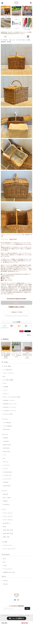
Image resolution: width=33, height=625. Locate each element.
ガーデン (5, 383)
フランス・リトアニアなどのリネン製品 (11, 397)
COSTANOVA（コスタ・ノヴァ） (10, 403)
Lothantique (6, 441)
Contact (5, 565)
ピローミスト (6, 461)
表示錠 (4, 526)
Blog (4, 562)
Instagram (5, 584)
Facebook (5, 580)
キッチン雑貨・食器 (7, 369)
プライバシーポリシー (8, 569)
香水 (4, 458)
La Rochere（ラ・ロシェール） (9, 407)
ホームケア (4, 490)
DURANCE (5, 437)
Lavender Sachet (6, 485)
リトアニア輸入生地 (7, 426)
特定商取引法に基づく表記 (9, 572)
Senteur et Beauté (7, 444)
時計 (4, 376)
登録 (27, 608)
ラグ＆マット (6, 393)
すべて (4, 325)
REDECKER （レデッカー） (9, 400)
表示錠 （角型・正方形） (8, 530)
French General (6, 429)
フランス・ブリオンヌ (7, 516)
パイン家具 (4, 542)
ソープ (4, 455)
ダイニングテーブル (7, 545)
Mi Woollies (5, 494)
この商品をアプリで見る (16, 312)
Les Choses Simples (7, 472)
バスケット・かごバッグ (8, 373)
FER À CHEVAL (6, 448)
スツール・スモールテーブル (9, 548)
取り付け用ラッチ (7, 523)
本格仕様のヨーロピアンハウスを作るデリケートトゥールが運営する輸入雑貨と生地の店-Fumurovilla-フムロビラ (16, 33)
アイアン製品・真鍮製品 (8, 379)
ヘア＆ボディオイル (7, 475)
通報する (29, 334)
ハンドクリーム (6, 465)
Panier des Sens (6, 451)
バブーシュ (5, 390)
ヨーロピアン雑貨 (6, 366)
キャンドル (5, 468)
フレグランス (5, 434)
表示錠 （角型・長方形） (8, 533)
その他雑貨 (5, 386)
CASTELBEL (5, 482)
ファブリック (5, 419)
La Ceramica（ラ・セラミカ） (9, 410)
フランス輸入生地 (7, 422)
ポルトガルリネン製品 (7, 414)
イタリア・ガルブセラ (7, 519)
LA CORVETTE (6, 504)
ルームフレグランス (7, 478)
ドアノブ (4, 509)
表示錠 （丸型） (6, 536)
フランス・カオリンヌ (7, 513)
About (4, 558)
